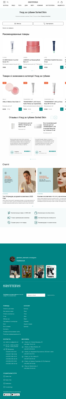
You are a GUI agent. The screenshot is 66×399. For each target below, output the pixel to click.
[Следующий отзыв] (55, 117)
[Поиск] (7, 2)
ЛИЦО (13, 5)
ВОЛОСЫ (5, 5)
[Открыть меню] (4, 2)
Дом (25, 316)
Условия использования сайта (11, 331)
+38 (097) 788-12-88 (11, 354)
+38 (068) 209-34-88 (29, 363)
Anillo (4, 99)
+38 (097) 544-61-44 (29, 358)
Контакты (5, 329)
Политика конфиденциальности (12, 334)
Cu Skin (4, 57)
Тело (25, 314)
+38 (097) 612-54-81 (11, 351)
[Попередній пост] (12, 271)
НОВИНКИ (40, 5)
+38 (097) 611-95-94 (29, 349)
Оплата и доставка (8, 308)
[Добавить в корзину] (20, 67)
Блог (4, 324)
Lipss (45, 57)
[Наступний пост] (53, 271)
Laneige (25, 57)
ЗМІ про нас (6, 319)
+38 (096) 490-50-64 (11, 363)
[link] (62, 2)
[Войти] (58, 2)
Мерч (25, 319)
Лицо (25, 311)
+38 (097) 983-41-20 (11, 356)
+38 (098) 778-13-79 (29, 344)
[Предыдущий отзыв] (52, 117)
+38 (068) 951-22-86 (11, 361)
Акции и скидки (28, 324)
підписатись (51, 295)
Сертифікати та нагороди (10, 321)
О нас (4, 316)
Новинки (26, 321)
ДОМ (26, 5)
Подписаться (21, 260)
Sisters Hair (8, 376)
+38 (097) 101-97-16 (29, 354)
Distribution (8, 383)
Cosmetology (8, 387)
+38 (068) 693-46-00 (11, 358)
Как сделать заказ (8, 311)
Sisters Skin (8, 380)
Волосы (26, 308)
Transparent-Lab (28, 99)
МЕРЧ (32, 5)
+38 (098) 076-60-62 (29, 368)
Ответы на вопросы (8, 314)
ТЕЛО (19, 5)
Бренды (26, 326)
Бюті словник (6, 326)
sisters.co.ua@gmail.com (12, 342)
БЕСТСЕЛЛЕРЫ (50, 5)
